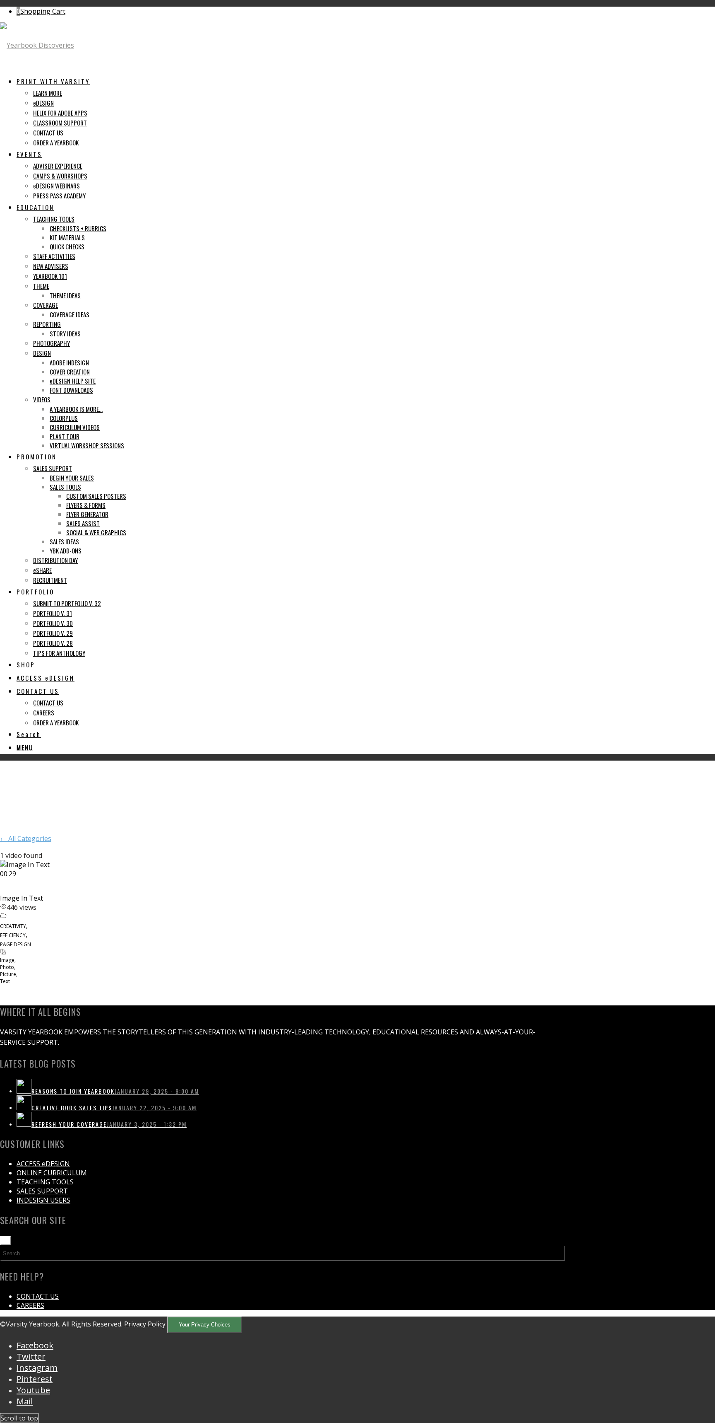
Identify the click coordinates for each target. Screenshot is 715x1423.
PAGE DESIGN (15, 944)
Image (7, 960)
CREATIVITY (13, 926)
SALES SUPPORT (42, 1191)
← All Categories (25, 838)
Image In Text (21, 898)
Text (5, 981)
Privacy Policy (145, 1324)
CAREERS (30, 1305)
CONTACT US (38, 1296)
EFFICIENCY (13, 935)
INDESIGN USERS (43, 1200)
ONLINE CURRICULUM (52, 1172)
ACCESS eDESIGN (43, 1163)
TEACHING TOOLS (45, 1181)
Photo (7, 967)
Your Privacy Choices (204, 1325)
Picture (8, 974)
